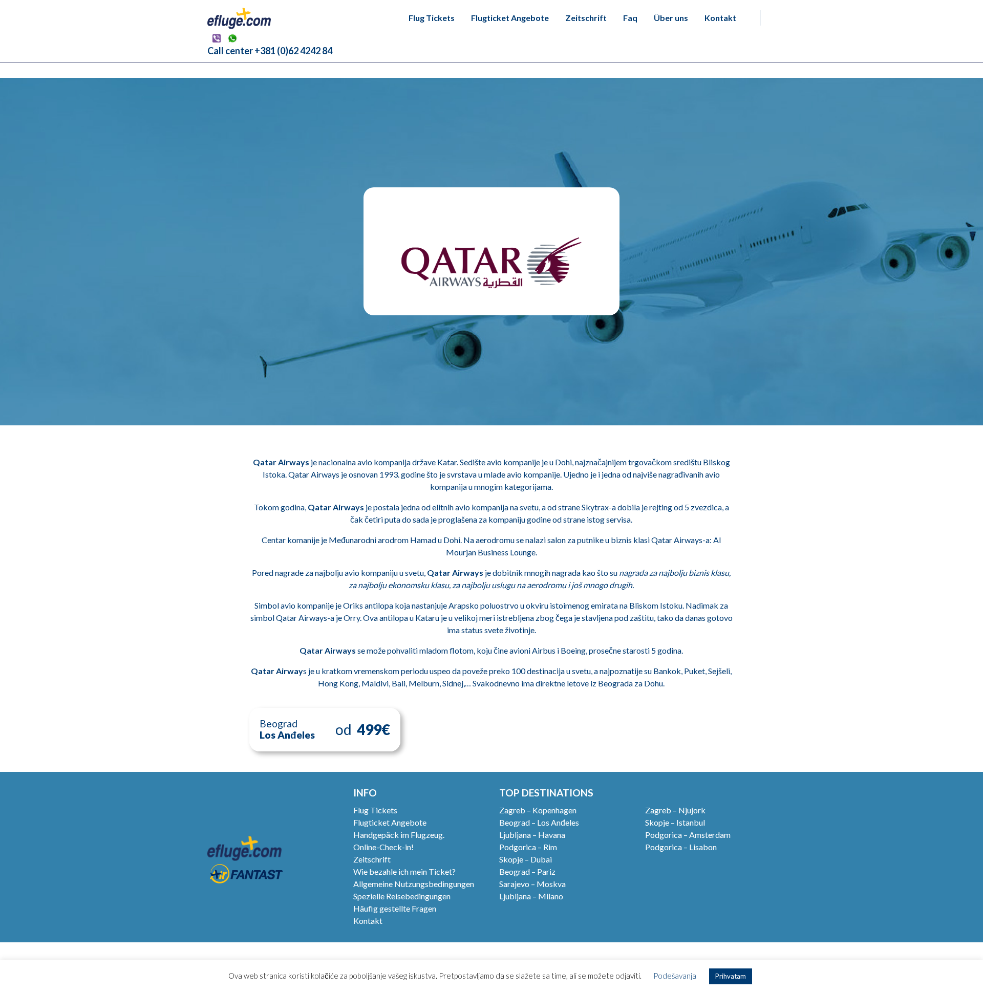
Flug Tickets (432, 18)
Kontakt (720, 18)
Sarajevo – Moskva (532, 884)
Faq (630, 18)
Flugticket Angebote (510, 18)
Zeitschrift (586, 18)
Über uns (671, 18)
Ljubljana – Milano (531, 896)
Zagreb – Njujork (675, 810)
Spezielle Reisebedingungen (402, 896)
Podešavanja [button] (674, 975)
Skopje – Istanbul (675, 822)
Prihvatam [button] (730, 976)
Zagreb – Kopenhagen (537, 810)
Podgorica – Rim (528, 847)
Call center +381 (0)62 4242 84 (269, 50)
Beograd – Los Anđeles (539, 822)
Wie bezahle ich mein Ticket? (404, 871)
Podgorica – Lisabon (681, 847)
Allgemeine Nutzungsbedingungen (413, 884)
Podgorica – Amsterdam (688, 834)
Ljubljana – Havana (532, 834)
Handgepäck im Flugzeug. (398, 834)
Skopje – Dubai (525, 859)
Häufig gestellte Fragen (394, 908)
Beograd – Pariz (527, 871)
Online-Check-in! (383, 847)
